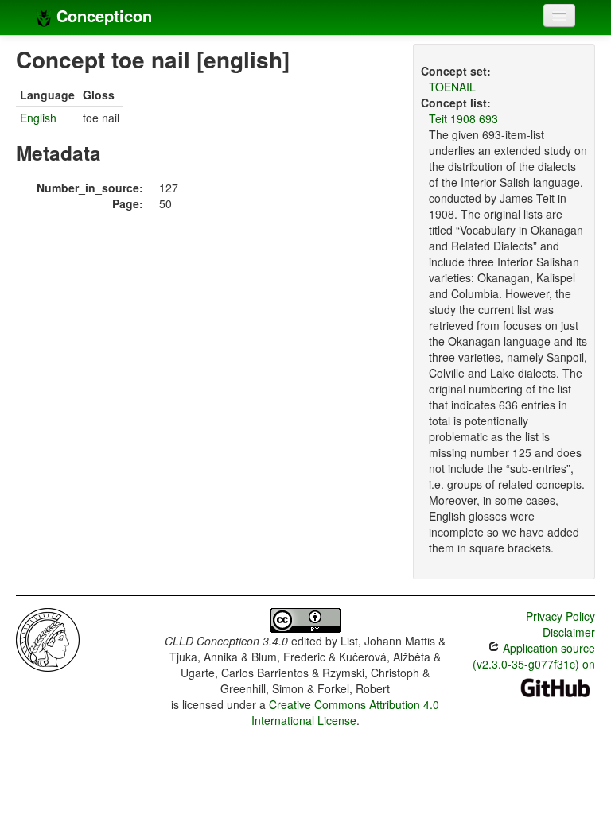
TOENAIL (452, 87)
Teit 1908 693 (463, 118)
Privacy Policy (560, 616)
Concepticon (102, 15)
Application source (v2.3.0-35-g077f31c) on (534, 656)
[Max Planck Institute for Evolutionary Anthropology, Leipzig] (48, 638)
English (38, 118)
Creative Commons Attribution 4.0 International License (345, 712)
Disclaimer (569, 632)
